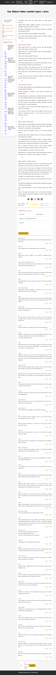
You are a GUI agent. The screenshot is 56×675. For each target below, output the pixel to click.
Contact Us (36, 2)
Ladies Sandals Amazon (8, 28)
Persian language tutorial (31, 2)
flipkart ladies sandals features (8, 36)
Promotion (7, 2)
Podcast (13, 2)
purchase (32, 665)
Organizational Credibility (42, 2)
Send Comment (23, 233)
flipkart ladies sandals (8, 25)
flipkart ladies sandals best (8, 32)
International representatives (19, 2)
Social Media (26, 2)
